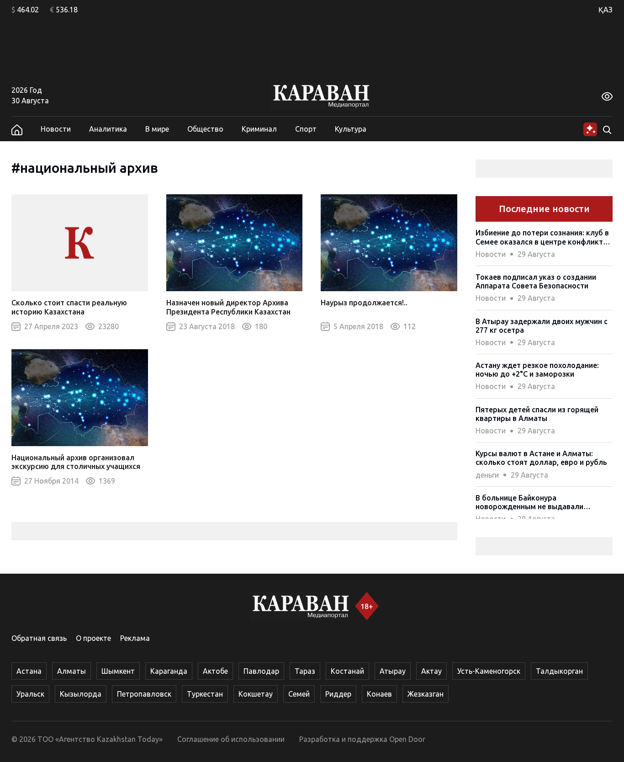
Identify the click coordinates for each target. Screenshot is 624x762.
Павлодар (261, 671)
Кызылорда (80, 694)
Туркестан (205, 694)
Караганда (168, 671)
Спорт (306, 129)
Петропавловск (144, 694)
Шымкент (118, 671)
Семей (299, 694)
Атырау (393, 671)
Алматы (71, 671)
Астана (29, 671)
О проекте (93, 638)
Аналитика (108, 129)
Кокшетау (255, 694)
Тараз (305, 671)
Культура (350, 129)
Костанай (347, 671)
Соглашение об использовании (231, 739)
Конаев (379, 694)
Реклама (135, 638)
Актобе (215, 671)
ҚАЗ (605, 9)
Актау (431, 671)
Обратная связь (39, 638)
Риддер (338, 694)
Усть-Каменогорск (488, 671)
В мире (157, 129)
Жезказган (425, 694)
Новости (56, 129)
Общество (205, 129)
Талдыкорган (559, 671)
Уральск (30, 694)
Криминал (259, 129)
